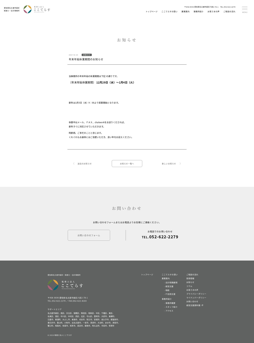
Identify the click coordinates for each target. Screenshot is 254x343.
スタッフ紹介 (171, 306)
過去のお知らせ (85, 163)
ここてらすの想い (170, 11)
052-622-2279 (163, 236)
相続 (167, 290)
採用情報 (190, 278)
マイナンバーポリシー (196, 297)
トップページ (152, 11)
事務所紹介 (199, 11)
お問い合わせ (192, 301)
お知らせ (190, 282)
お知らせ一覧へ (127, 163)
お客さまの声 (214, 11)
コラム (189, 286)
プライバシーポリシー (196, 293)
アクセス (169, 310)
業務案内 (185, 11)
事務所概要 (170, 303)
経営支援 (169, 286)
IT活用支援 (170, 294)
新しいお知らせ (169, 163)
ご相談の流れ (229, 11)
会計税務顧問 (171, 282)
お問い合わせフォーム (89, 235)
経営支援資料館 (193, 305)
